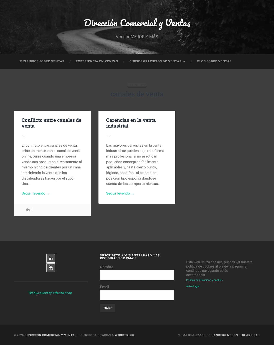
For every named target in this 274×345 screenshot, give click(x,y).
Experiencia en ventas (97, 61)
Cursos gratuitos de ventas (155, 61)
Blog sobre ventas (214, 61)
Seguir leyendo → (36, 193)
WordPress (124, 335)
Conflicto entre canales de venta (51, 123)
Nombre (106, 267)
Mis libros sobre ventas (41, 61)
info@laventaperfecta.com (50, 293)
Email (104, 287)
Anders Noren (226, 335)
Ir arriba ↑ (251, 335)
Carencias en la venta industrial (131, 123)
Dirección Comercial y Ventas (137, 22)
